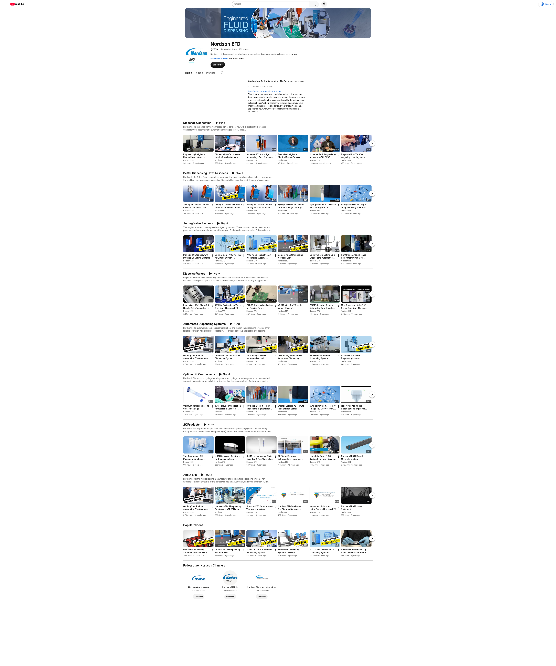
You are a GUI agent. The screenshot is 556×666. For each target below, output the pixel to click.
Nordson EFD (188, 160)
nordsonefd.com (220, 59)
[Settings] (534, 4)
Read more (253, 112)
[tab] (188, 72)
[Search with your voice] (324, 4)
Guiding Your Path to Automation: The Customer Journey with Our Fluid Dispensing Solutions (277, 81)
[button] (253, 111)
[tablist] (278, 72)
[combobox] (271, 4)
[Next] (372, 143)
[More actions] (212, 155)
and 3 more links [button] (237, 59)
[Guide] (5, 4)
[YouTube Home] (17, 4)
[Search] (314, 4)
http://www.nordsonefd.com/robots (264, 91)
